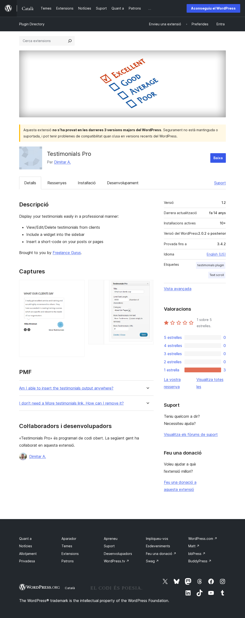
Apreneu (110, 539)
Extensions (70, 554)
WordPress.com (202, 539)
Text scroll (217, 275)
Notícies (25, 546)
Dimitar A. (62, 162)
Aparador (68, 539)
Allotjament (28, 554)
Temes (66, 546)
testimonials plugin (210, 265)
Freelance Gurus (67, 252)
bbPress (197, 554)
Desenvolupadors (118, 554)
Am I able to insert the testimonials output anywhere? (66, 388)
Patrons (67, 561)
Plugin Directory (32, 24)
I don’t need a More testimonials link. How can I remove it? (71, 403)
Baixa (218, 158)
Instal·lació (87, 182)
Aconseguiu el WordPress (213, 8)
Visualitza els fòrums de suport (191, 434)
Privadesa (27, 561)
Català (70, 588)
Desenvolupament (123, 182)
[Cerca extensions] (70, 41)
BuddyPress (200, 561)
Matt (194, 546)
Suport (220, 182)
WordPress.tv (116, 561)
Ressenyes (57, 182)
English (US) (216, 254)
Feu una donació (161, 554)
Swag (152, 561)
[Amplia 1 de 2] (78, 286)
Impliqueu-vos (157, 539)
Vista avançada (177, 288)
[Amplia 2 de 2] (147, 286)
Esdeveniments (158, 546)
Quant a (25, 539)
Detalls (30, 182)
